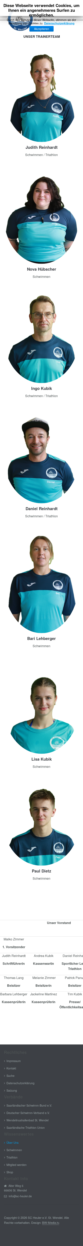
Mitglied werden (16, 1165)
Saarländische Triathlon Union (25, 1128)
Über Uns (12, 1143)
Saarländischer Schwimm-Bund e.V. (29, 1105)
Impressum (13, 1061)
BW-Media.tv (50, 1222)
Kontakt (11, 1068)
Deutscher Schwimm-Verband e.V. (28, 1113)
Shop (9, 1172)
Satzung (11, 1090)
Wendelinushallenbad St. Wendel (27, 1120)
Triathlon (12, 1157)
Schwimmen (14, 1150)
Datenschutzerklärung (59, 23)
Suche (10, 1076)
